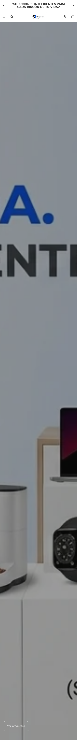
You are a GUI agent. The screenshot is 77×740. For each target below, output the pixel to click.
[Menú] (4, 17)
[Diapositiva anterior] (4, 6)
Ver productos (16, 726)
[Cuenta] (65, 17)
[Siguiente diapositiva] (73, 6)
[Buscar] (12, 17)
